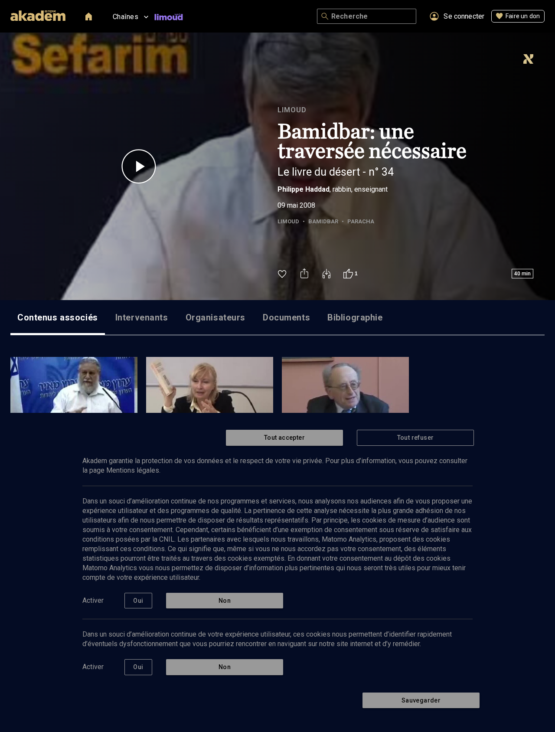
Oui (138, 600)
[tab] (57, 317)
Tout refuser (415, 437)
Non (225, 600)
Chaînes (125, 17)
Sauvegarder (421, 700)
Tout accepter (284, 437)
